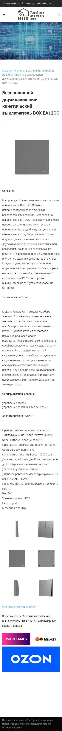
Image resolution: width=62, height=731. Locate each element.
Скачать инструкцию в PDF (19, 606)
